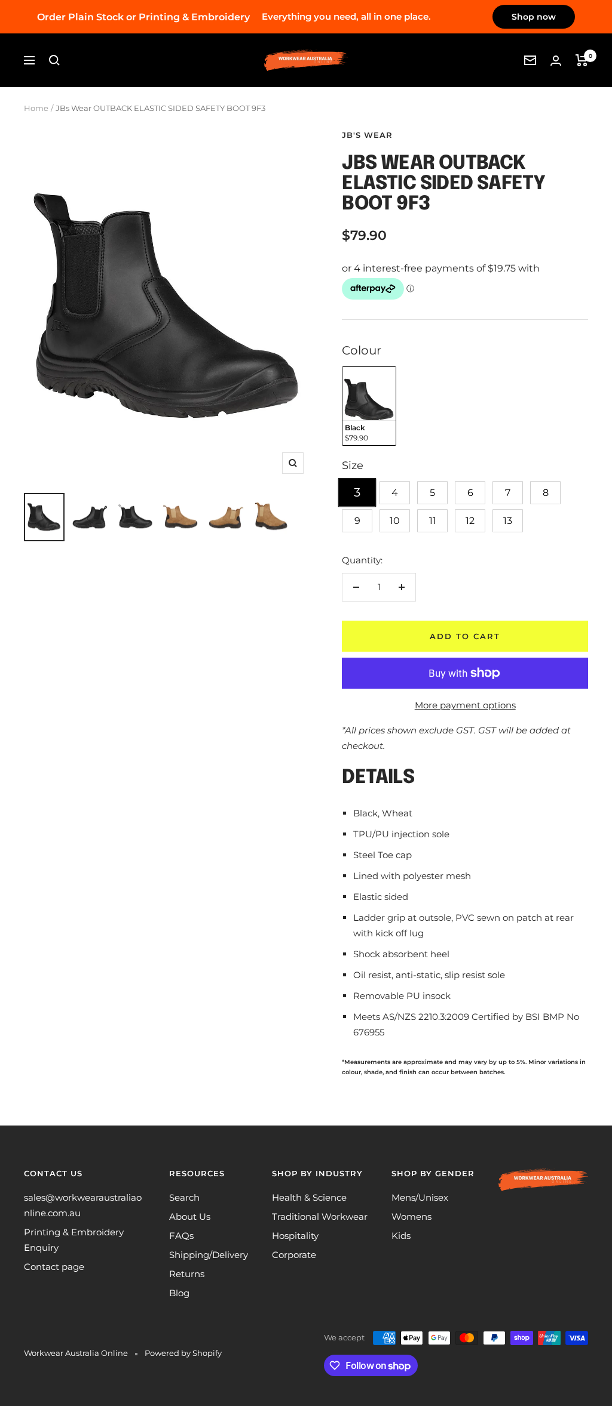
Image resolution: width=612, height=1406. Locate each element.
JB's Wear (367, 135)
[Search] (54, 60)
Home (36, 108)
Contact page (54, 1266)
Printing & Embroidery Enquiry (74, 1239)
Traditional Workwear (320, 1216)
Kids (401, 1235)
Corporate (294, 1254)
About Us (189, 1216)
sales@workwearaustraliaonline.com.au (83, 1205)
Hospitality (295, 1235)
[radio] (369, 406)
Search (184, 1197)
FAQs (181, 1235)
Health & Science (309, 1197)
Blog (179, 1293)
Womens (411, 1216)
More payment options (465, 705)
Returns (186, 1273)
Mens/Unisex (419, 1197)
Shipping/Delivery (208, 1254)
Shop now (534, 16)
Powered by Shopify (183, 1353)
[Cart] (582, 60)
